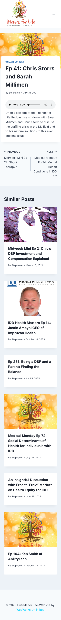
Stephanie (14, 92)
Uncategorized (14, 62)
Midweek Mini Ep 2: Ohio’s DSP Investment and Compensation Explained (29, 254)
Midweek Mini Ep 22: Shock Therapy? (15, 159)
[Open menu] (54, 14)
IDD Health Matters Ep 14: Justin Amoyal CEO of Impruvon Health (29, 328)
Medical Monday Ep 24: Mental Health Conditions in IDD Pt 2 (45, 164)
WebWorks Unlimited (30, 609)
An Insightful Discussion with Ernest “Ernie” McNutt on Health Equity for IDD (30, 485)
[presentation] (30, 224)
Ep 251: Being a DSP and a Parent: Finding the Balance (29, 367)
